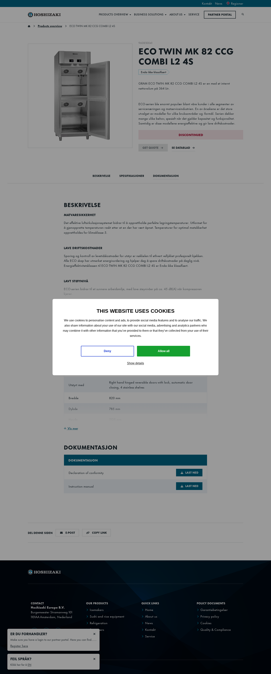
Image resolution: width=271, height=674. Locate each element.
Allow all (163, 351)
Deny (107, 351)
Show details (135, 363)
